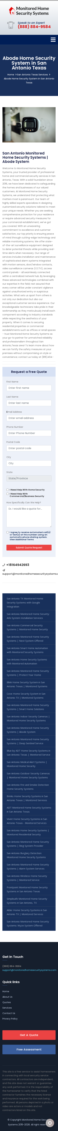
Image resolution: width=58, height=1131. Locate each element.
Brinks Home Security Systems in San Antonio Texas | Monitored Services (27, 798)
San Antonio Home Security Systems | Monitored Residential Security (28, 832)
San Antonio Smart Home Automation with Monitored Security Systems (27, 650)
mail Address (14, 411)
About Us (7, 996)
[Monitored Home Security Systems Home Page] (29, 10)
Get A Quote (29, 1035)
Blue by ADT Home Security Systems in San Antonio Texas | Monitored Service (28, 752)
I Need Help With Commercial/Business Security (27, 495)
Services (7, 1007)
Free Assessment (29, 1049)
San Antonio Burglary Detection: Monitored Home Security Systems (26, 855)
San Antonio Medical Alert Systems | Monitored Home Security (27, 764)
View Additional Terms (22, 539)
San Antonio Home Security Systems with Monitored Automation (27, 661)
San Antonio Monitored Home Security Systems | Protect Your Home (28, 672)
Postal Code (13, 442)
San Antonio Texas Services (32, 74)
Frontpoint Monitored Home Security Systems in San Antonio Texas (27, 889)
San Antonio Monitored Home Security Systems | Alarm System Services (28, 866)
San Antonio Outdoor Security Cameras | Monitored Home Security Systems (28, 775)
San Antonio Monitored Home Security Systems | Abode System (28, 729)
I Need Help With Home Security (27, 490)
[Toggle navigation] (53, 39)
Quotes (6, 1002)
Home (10, 74)
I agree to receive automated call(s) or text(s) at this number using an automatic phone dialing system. (30, 536)
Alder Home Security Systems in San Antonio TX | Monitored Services (27, 912)
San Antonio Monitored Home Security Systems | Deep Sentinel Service (28, 741)
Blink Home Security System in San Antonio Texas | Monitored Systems (27, 684)
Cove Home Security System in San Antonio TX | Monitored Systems (26, 695)
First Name (12, 381)
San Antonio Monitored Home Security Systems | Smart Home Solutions (28, 707)
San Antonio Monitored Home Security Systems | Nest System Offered (28, 638)
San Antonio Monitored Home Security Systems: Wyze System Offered (28, 923)
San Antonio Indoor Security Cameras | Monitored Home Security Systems (28, 718)
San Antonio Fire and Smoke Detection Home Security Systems (28, 786)
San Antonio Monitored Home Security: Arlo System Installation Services (28, 615)
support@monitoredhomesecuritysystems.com (29, 970)
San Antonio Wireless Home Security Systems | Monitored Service (27, 878)
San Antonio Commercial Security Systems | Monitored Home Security (27, 627)
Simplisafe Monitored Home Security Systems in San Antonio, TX (27, 900)
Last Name (12, 396)
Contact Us (8, 1013)
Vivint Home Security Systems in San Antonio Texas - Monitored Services (27, 821)
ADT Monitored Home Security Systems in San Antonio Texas (29, 809)
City (8, 457)
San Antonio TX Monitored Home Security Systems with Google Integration (25, 602)
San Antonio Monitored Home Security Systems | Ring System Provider (28, 843)
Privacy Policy (10, 1018)
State (9, 472)
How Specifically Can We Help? (23, 502)
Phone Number (14, 427)
